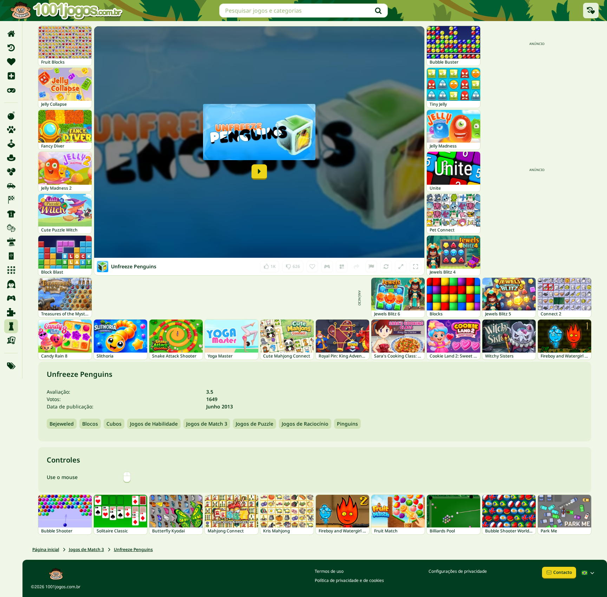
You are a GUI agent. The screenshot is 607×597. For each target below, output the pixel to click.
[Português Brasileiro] (589, 573)
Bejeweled (62, 423)
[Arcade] (11, 144)
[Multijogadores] (11, 298)
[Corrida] (11, 200)
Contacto (562, 572)
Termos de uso (329, 571)
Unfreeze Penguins (133, 549)
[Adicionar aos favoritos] (312, 267)
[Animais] (11, 130)
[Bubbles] (11, 172)
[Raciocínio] (11, 326)
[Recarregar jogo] (386, 267)
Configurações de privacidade (458, 571)
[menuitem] (11, 34)
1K (269, 265)
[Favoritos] (11, 62)
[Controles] (327, 267)
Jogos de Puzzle (254, 423)
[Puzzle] (11, 312)
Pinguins (347, 423)
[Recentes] (11, 48)
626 (293, 265)
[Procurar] (378, 10)
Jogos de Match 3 (206, 423)
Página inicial (45, 549)
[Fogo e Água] (11, 228)
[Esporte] (11, 214)
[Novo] (11, 76)
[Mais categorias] (11, 366)
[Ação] (11, 116)
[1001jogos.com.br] (66, 10)
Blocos (90, 423)
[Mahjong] (11, 256)
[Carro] (11, 186)
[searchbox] (303, 11)
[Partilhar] (357, 267)
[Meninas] (11, 284)
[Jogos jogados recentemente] (591, 10)
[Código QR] (342, 267)
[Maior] (401, 267)
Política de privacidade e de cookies (349, 580)
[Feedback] (371, 267)
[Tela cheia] (416, 267)
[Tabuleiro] (11, 340)
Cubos (114, 423)
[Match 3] (11, 270)
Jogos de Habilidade (154, 423)
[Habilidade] (11, 242)
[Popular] (11, 90)
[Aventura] (11, 158)
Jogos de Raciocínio (305, 423)
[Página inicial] (11, 34)
